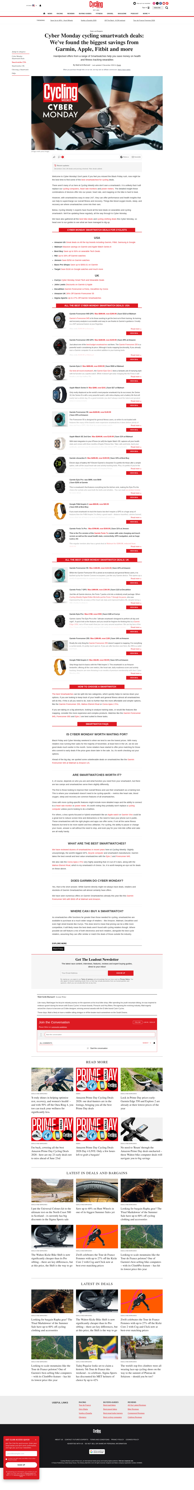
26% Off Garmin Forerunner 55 (80, 293)
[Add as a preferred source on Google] (97, 1451)
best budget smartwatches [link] (96, 345)
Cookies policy (132, 1439)
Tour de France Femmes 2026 (144, 20)
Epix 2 (78, 716)
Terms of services (87, 979)
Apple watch (113, 815)
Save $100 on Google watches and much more (82, 269)
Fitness (99, 13)
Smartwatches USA (19, 62)
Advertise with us (75, 1443)
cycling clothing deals (106, 219)
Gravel (110, 13)
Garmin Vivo (127, 815)
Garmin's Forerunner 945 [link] (79, 318)
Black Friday (58, 949)
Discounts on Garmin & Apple (79, 284)
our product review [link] (133, 490)
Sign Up (21, 1465)
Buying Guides (85, 13)
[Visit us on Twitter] (157, 3)
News (50, 13)
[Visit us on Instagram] (154, 3)
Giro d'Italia (83, 1409)
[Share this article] (54, 157)
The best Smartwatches (62, 694)
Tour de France (85, 1405)
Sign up (152, 1022)
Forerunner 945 (123, 856)
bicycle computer (96, 853)
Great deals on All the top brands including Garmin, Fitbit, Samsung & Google (100, 242)
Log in (146, 1022)
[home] (44, 14)
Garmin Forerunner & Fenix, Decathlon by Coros (86, 289)
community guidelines (59, 1027)
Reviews (70, 13)
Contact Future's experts (76, 1439)
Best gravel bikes (110, 1409)
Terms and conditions (99, 1439)
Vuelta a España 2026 (88, 20)
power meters (107, 189)
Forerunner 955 (64, 716)
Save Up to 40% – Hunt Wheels (61, 20)
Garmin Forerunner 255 (69, 704)
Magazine (122, 13)
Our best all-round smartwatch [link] (81, 371)
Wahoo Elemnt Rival (90, 704)
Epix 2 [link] (72, 627)
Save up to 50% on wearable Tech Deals (82, 251)
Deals (119, 65)
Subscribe (157, 8)
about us (59, 1439)
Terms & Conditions (19, 1475)
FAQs (14, 73)
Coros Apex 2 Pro (110, 704)
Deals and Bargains (96, 31)
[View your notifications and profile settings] (40, 5)
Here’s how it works (124, 69)
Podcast (134, 13)
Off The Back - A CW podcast (115, 20)
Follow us (126, 157)
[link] (60, 321)
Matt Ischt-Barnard (83, 65)
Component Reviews (136, 1413)
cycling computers (71, 189)
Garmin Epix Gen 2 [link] (104, 371)
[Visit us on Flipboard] (167, 3)
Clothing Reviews (135, 1417)
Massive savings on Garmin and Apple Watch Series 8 (87, 247)
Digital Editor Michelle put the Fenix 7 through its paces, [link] (98, 597)
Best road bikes (109, 1405)
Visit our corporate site (126, 1461)
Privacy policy (117, 1439)
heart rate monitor (64, 806)
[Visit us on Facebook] (160, 3)
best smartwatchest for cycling (94, 180)
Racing (60, 13)
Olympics (82, 1417)
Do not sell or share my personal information (106, 1443)
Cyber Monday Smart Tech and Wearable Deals (82, 280)
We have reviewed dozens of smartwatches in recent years (78, 849)
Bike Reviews (133, 1409)
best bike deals (86, 219)
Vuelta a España (85, 1413)
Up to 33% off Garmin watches (72, 256)
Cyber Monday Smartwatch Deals (18, 57)
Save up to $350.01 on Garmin (84, 265)
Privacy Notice (125, 979)
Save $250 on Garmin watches (76, 260)
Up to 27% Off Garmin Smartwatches (84, 298)
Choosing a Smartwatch (20, 69)
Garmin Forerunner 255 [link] (128, 345)
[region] (97, 1034)
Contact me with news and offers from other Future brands (21, 1459)
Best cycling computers (112, 1417)
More (145, 13)
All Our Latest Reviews (137, 1405)
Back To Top (185, 1486)
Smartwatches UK (18, 66)
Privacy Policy (29, 1473)
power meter (80, 806)
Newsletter (137, 157)
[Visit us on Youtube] (163, 3)
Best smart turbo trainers (113, 1413)
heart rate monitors (88, 189)
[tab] (46, 1043)
